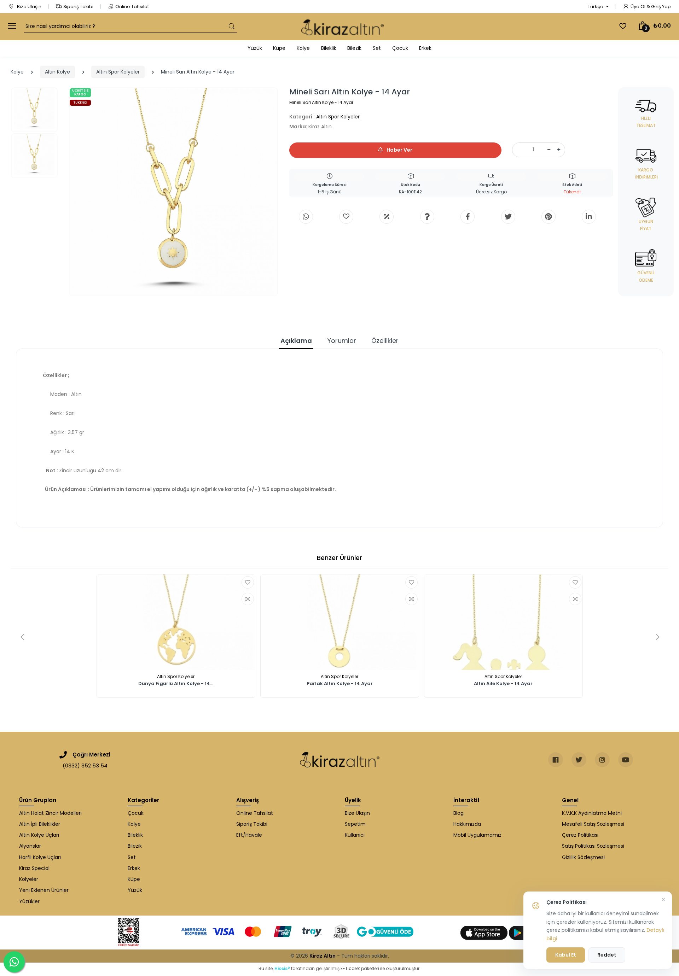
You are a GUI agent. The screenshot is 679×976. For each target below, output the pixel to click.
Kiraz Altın (322, 955)
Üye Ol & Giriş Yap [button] (651, 6)
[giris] (346, 217)
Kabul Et (565, 954)
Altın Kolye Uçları (39, 834)
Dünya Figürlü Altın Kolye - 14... (175, 684)
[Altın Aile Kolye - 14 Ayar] (503, 622)
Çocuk (400, 48)
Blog (458, 813)
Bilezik (354, 48)
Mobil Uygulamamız (477, 834)
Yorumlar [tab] (341, 340)
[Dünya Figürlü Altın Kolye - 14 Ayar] (176, 622)
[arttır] (559, 150)
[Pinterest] (548, 217)
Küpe (279, 48)
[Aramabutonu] (231, 26)
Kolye (303, 48)
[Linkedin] (589, 217)
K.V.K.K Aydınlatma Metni (592, 813)
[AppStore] (484, 932)
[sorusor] (427, 217)
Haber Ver (398, 149)
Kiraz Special (34, 868)
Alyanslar (30, 845)
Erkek (425, 48)
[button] (598, 6)
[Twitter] (508, 217)
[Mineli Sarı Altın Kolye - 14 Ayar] (173, 192)
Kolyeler (28, 879)
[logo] (342, 26)
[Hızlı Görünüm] (248, 599)
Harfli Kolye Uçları (40, 857)
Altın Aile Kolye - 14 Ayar (503, 684)
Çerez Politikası (580, 834)
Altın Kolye (57, 71)
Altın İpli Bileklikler (39, 824)
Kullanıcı (355, 834)
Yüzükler (29, 901)
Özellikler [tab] (385, 340)
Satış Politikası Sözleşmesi (593, 845)
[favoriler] (623, 26)
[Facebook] (467, 217)
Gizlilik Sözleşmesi (583, 857)
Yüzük (255, 48)
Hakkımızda (467, 824)
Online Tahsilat (132, 6)
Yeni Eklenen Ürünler (44, 890)
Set (377, 48)
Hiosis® (282, 968)
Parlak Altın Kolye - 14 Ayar (340, 684)
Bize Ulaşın (28, 6)
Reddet (606, 954)
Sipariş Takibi (78, 6)
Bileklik (328, 48)
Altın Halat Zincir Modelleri (50, 813)
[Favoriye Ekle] (248, 582)
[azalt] (549, 150)
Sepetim (355, 824)
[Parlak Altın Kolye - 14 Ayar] (340, 622)
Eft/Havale (249, 834)
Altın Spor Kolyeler (118, 71)
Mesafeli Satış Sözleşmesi (593, 824)
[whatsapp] (306, 217)
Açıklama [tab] (296, 340)
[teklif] (386, 217)
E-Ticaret (350, 968)
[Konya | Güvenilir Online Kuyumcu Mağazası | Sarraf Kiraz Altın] (339, 759)
